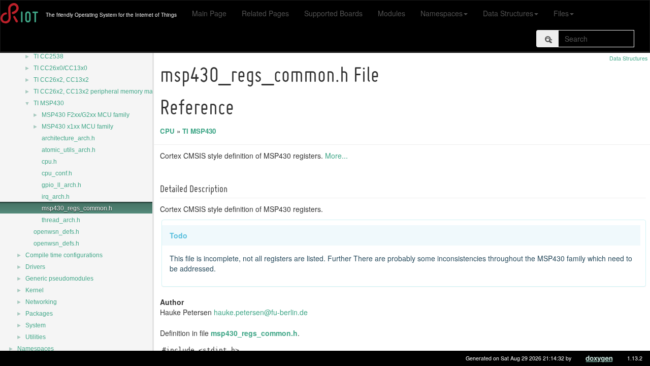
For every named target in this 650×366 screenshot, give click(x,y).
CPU (167, 131)
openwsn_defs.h (56, 231)
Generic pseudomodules (59, 278)
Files (561, 13)
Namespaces (441, 13)
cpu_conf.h (57, 173)
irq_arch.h (56, 196)
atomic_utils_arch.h (68, 150)
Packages (39, 313)
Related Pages (265, 13)
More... (336, 155)
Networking (41, 302)
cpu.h (49, 161)
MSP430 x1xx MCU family (77, 126)
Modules (391, 13)
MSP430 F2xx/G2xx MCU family (85, 114)
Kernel (34, 290)
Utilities (35, 337)
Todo (178, 235)
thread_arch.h (61, 220)
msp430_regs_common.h (77, 208)
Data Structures (508, 13)
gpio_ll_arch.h (61, 185)
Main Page (209, 13)
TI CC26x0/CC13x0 (60, 68)
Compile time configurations (64, 255)
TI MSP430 (49, 103)
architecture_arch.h (68, 138)
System (35, 325)
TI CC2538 (48, 56)
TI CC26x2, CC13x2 (61, 79)
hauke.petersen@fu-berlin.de (261, 312)
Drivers (35, 266)
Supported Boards (333, 13)
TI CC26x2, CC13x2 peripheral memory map (95, 91)
